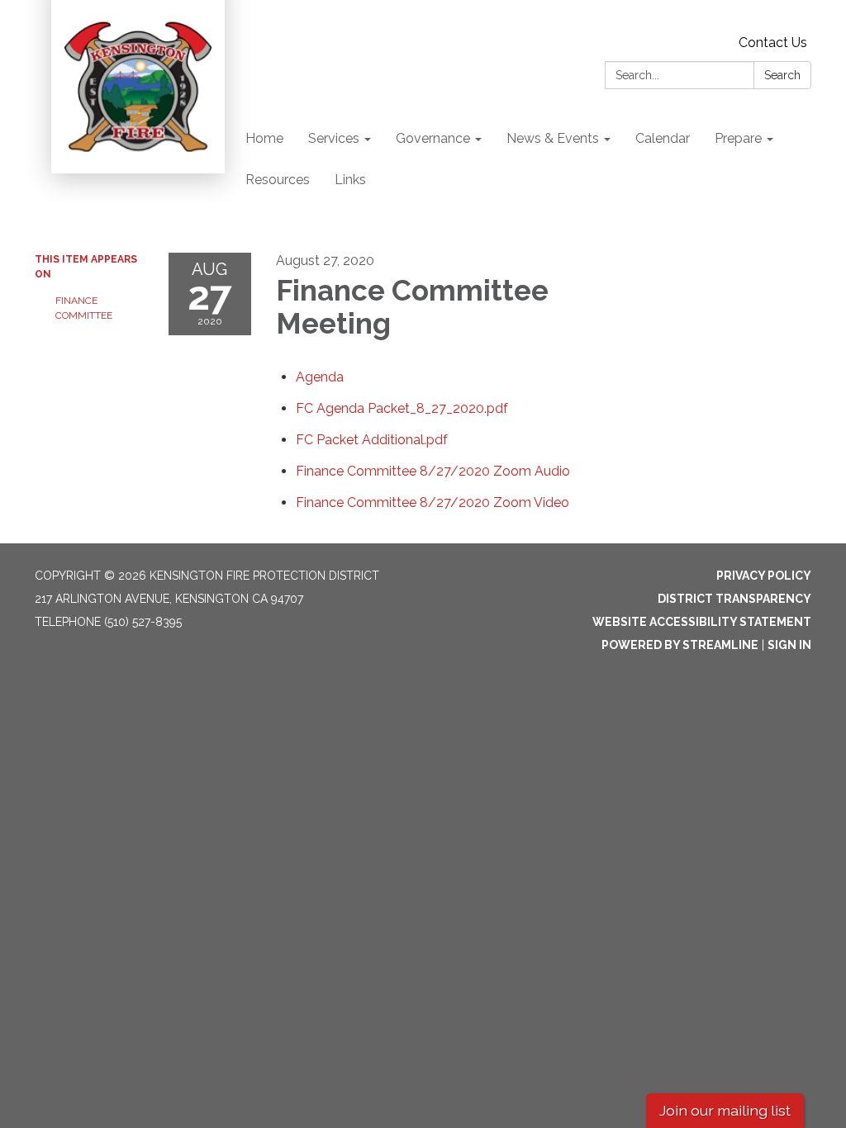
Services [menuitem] (333, 138)
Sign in (789, 645)
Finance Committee (83, 308)
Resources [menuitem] (277, 179)
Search (782, 75)
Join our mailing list (725, 1110)
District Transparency (734, 598)
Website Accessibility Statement (701, 621)
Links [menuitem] (350, 179)
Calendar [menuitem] (662, 138)
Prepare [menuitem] (738, 138)
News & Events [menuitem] (552, 138)
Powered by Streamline (679, 645)
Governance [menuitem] (433, 138)
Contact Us (773, 42)
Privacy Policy (763, 575)
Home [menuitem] (264, 138)
